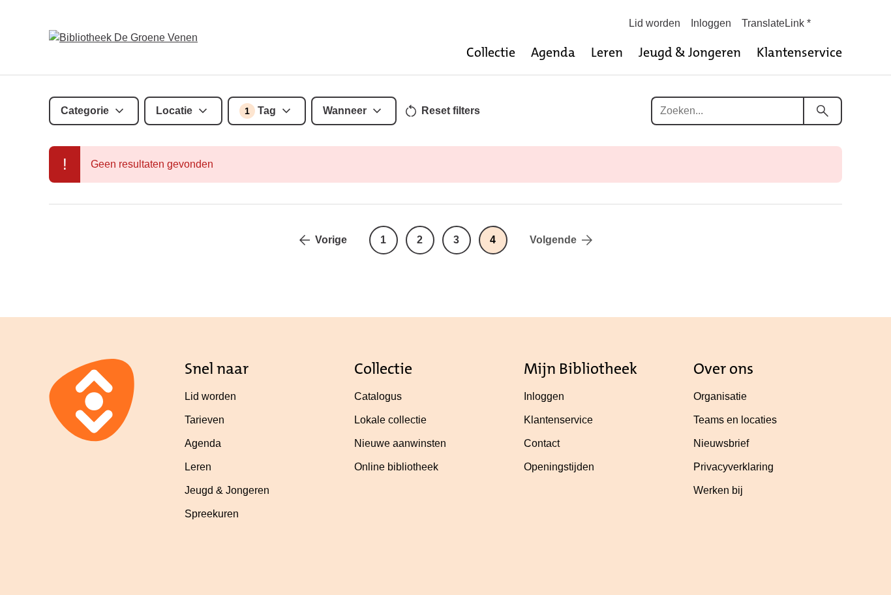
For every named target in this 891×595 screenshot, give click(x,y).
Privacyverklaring (733, 466)
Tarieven (204, 419)
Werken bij (718, 490)
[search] (822, 111)
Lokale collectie (390, 419)
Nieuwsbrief (721, 443)
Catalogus (378, 396)
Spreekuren (212, 513)
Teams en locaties (735, 419)
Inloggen (711, 23)
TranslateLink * (776, 23)
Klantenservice (799, 52)
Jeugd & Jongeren (690, 52)
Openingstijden (559, 466)
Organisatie (720, 396)
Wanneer (345, 110)
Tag (260, 110)
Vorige (331, 239)
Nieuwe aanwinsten (400, 443)
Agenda (553, 52)
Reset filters (450, 110)
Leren (607, 52)
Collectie (490, 52)
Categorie (85, 110)
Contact (542, 443)
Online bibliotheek (396, 466)
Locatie (174, 110)
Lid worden (654, 23)
